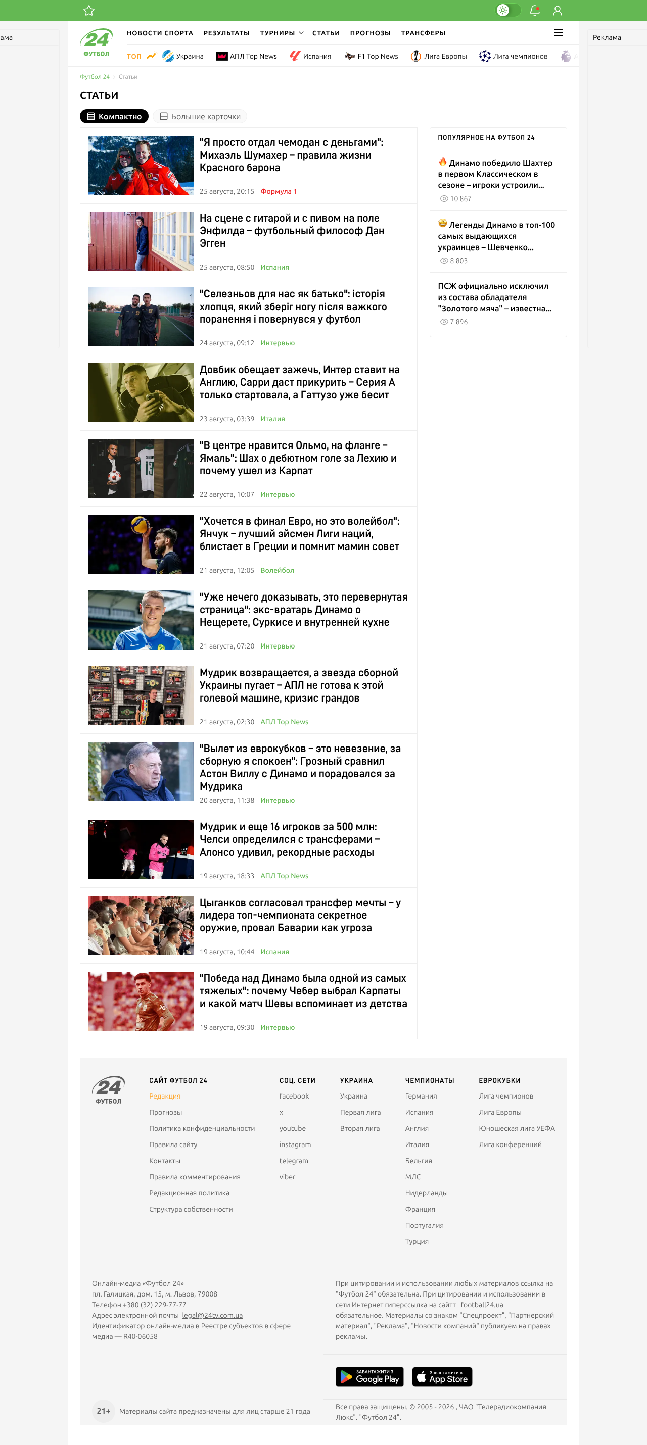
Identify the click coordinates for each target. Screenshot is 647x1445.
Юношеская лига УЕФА (517, 1128)
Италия (272, 419)
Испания (317, 56)
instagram (295, 1144)
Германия (421, 1096)
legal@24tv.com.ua (212, 1315)
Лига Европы (445, 56)
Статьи (326, 33)
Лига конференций (510, 1144)
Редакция (164, 1096)
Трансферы (423, 33)
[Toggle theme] (508, 10)
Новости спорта (160, 33)
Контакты (164, 1161)
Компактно (120, 116)
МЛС (413, 1177)
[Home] (96, 53)
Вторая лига (360, 1128)
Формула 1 (278, 191)
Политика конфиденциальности (202, 1128)
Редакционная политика (189, 1193)
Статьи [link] (128, 77)
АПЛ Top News (253, 56)
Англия (586, 56)
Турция (417, 1241)
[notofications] (535, 11)
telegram (294, 1161)
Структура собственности (191, 1209)
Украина (190, 56)
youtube (293, 1128)
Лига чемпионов (520, 56)
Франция (420, 1209)
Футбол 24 (95, 77)
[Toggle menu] (558, 32)
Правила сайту (173, 1144)
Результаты (227, 33)
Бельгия (418, 1161)
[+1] (89, 11)
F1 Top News (378, 56)
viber (287, 1177)
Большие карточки (206, 116)
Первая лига (360, 1112)
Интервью (277, 343)
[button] (281, 33)
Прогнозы (370, 33)
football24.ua (482, 1305)
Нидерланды (426, 1193)
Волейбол (277, 570)
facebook (294, 1096)
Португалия (424, 1225)
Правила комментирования (195, 1177)
